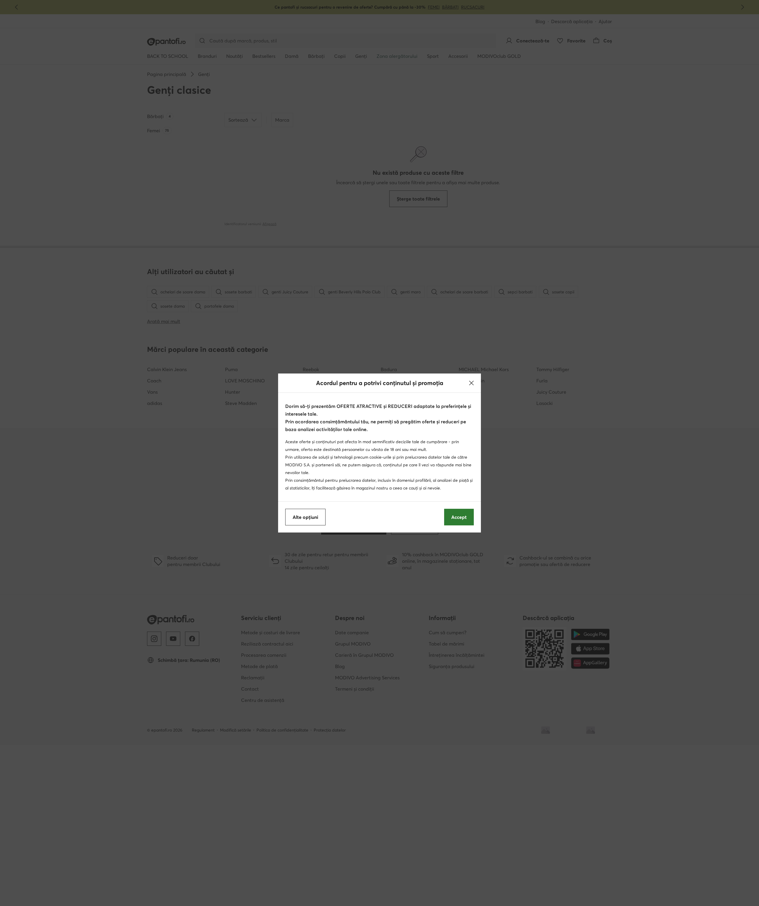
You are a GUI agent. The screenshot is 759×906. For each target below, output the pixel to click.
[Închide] (471, 383)
